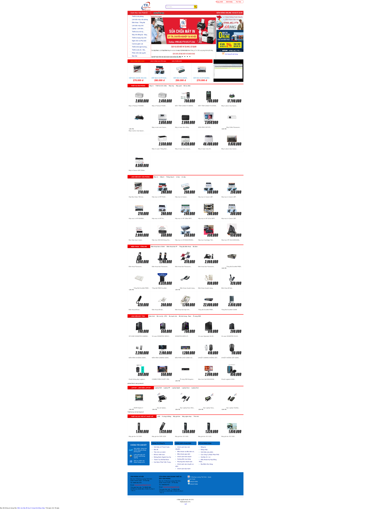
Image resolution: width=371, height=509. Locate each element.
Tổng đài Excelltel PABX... (234, 266)
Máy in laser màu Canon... (183, 149)
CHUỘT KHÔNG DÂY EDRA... (230, 357)
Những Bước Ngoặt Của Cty (162, 457)
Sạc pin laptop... (162, 408)
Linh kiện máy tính (137, 25)
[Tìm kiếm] (195, 6)
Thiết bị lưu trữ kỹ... (138, 31)
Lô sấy (184, 177)
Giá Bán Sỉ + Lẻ (205, 457)
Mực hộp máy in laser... (136, 240)
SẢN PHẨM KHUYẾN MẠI (158, 61)
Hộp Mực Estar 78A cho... (138, 78)
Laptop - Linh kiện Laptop (141, 388)
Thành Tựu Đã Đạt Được (161, 459)
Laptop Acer (195, 388)
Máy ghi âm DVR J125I (159, 436)
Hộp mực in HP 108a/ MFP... (183, 218)
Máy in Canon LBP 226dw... (137, 170)
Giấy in (162, 177)
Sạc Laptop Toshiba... (233, 408)
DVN (192, 499)
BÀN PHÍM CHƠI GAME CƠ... (184, 357)
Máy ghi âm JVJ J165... (182, 436)
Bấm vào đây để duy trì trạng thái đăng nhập (31, 508)
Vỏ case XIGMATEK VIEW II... (161, 336)
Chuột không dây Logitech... (137, 379)
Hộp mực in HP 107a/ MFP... (207, 218)
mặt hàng (231, 54)
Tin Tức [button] (238, 2)
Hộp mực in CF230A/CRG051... (184, 240)
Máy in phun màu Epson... (229, 106)
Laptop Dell (158, 388)
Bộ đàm (195, 246)
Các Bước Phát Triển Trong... (163, 462)
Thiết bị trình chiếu (161, 86)
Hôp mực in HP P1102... (159, 78)
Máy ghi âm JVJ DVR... (136, 436)
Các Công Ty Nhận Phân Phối (210, 454)
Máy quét (179, 86)
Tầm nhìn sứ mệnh (160, 452)
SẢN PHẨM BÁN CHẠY (137, 61)
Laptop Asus (185, 388)
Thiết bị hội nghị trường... (140, 47)
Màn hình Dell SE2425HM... (206, 379)
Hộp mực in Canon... (180, 78)
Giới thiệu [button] (229, 2)
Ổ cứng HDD (197, 316)
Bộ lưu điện (187, 86)
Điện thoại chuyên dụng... (188, 288)
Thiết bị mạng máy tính (139, 38)
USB (158, 416)
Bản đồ (156, 449)
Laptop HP (167, 388)
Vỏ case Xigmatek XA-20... (206, 336)
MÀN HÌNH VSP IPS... (204, 127)
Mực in (156, 177)
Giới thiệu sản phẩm (207, 452)
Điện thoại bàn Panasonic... (160, 266)
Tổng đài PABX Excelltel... (160, 288)
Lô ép (178, 177)
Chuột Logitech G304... (228, 379)
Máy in (151, 86)
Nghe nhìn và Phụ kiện (139, 41)
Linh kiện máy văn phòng (140, 19)
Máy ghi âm (176, 416)
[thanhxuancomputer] (146, 3)
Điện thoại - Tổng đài (138, 22)
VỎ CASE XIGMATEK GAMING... (139, 336)
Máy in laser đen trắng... (182, 127)
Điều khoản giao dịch (183, 454)
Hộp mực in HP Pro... (158, 218)
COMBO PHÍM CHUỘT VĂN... (161, 379)
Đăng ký (203, 447)
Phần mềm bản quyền (139, 53)
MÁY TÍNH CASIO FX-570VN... (207, 106)
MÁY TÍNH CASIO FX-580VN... (184, 106)
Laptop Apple (176, 388)
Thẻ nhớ (196, 416)
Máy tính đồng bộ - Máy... (140, 34)
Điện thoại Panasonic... (136, 266)
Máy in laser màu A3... (205, 149)
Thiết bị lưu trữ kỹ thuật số (142, 416)
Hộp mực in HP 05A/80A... (202, 78)
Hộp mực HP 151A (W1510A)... (230, 240)
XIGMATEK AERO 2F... (182, 336)
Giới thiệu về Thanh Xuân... (162, 447)
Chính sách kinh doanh (184, 456)
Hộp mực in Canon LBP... (206, 197)
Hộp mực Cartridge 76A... (206, 240)
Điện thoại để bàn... (227, 288)
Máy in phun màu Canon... (229, 149)
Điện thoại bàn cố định (158, 246)
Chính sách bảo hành (183, 468)
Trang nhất (219, 2)
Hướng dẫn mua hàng (184, 459)
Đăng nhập (204, 449)
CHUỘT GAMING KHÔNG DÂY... (208, 357)
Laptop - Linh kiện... (138, 28)
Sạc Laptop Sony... (209, 408)
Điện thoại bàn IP (172, 246)
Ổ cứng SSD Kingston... (187, 379)
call (186, 504)
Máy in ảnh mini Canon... (159, 127)
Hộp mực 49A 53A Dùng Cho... (161, 240)
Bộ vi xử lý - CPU (162, 316)
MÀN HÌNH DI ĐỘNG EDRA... (138, 357)
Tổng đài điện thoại (185, 246)
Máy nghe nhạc (187, 416)
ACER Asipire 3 (138, 408)
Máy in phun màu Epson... (137, 131)
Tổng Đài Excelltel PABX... (142, 288)
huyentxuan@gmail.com (143, 485)
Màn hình (152, 316)
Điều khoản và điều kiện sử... (186, 451)
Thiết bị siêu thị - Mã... (139, 50)
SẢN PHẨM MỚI (177, 61)
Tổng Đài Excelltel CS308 (229, 309)
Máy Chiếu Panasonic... (233, 127)
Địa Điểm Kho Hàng (207, 464)
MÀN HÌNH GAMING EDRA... (161, 357)
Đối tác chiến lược (159, 454)
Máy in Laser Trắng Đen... (160, 149)
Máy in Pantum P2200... (159, 106)
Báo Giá (134, 56)
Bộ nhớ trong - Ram (185, 316)
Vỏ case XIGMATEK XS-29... (230, 336)
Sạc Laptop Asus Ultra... (187, 408)
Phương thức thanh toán (184, 461)
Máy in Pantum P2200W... (137, 106)
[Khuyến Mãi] (159, 13)
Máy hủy (171, 86)
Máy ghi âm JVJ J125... (205, 436)
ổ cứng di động (166, 416)
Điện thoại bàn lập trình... (183, 309)
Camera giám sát (137, 44)
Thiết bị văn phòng (137, 16)
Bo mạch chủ (173, 316)
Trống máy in (170, 177)
